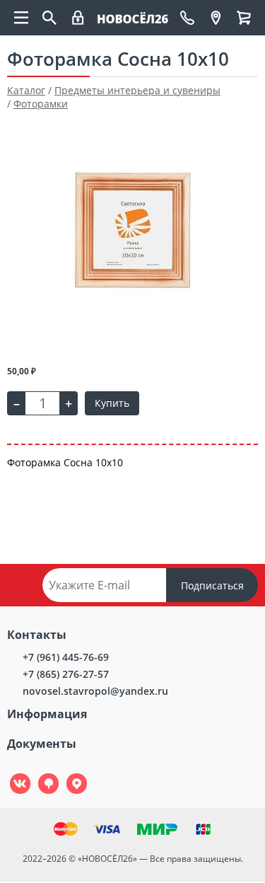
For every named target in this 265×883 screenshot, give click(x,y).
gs (38, 773)
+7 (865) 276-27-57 (66, 674)
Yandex (68, 773)
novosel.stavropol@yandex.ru (95, 691)
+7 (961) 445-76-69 (66, 657)
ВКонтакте (12, 773)
